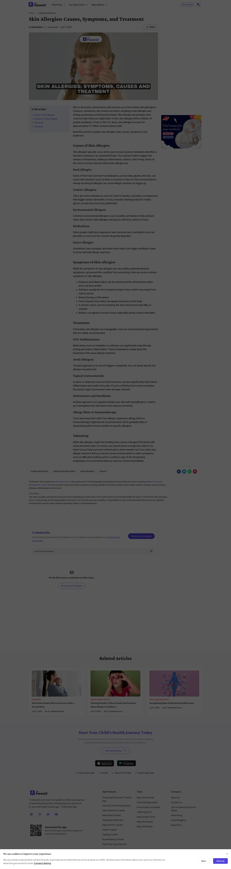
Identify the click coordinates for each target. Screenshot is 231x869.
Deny (203, 861)
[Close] (227, 853)
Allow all (220, 861)
